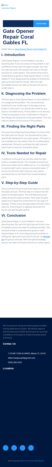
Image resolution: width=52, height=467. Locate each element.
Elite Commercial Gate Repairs (32, 461)
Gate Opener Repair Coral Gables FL (31, 49)
